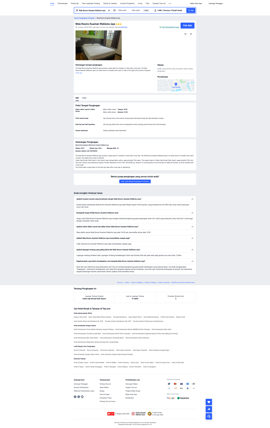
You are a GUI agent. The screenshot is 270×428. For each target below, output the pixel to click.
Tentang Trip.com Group (107, 401)
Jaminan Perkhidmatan (81, 387)
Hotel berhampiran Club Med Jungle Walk (87, 333)
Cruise (140, 3)
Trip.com (120, 282)
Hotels (127, 282)
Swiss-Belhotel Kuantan (151, 317)
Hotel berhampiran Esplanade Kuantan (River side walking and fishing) (155, 333)
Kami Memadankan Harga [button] (170, 27)
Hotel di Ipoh (134, 362)
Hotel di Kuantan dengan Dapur (159, 350)
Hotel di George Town (163, 362)
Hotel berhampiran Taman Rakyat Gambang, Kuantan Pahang (94, 329)
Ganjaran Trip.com (159, 3)
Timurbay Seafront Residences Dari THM (118, 321)
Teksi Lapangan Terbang (91, 3)
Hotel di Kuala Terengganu (94, 367)
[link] (195, 3)
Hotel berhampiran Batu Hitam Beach (86, 338)
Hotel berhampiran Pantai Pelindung (137, 338)
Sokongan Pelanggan (81, 384)
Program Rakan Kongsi (133, 391)
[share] (209, 409)
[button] (170, 4)
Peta (147, 3)
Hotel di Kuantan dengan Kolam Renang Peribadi (117, 354)
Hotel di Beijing (122, 367)
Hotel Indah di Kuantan (123, 350)
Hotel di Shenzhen (135, 367)
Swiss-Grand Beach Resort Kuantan (99, 317)
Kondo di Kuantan (79, 350)
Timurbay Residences (120, 317)
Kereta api (75, 3)
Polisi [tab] (84, 98)
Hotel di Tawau (79, 367)
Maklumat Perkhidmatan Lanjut (84, 391)
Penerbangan (63, 3)
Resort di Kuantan (93, 350)
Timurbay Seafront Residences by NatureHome (148, 321)
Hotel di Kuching (123, 362)
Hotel (52, 3)
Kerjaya (102, 391)
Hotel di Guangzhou (149, 367)
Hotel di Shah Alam (178, 362)
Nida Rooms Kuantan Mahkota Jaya (95, 23)
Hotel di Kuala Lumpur (81, 362)
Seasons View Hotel (80, 317)
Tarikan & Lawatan (110, 3)
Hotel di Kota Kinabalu (97, 362)
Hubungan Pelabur (132, 384)
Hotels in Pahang (150, 282)
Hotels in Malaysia (137, 282)
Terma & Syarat (104, 394)
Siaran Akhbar (104, 387)
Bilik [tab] (77, 98)
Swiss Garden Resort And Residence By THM (88, 321)
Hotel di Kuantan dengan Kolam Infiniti (86, 354)
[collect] (209, 402)
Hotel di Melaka (111, 362)
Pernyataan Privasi (106, 398)
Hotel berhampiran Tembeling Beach (112, 338)
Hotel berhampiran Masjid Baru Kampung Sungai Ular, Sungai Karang (96, 342)
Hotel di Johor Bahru (147, 362)
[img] (99, 45)
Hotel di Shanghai (110, 367)
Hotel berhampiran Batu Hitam (161, 329)
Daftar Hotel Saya (131, 394)
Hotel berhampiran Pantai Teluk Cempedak (116, 333)
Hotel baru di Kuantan (107, 350)
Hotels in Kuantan (164, 282)
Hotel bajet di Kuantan (140, 350)
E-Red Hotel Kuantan (167, 317)
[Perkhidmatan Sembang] (209, 416)
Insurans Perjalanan (127, 3)
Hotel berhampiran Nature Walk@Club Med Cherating (132, 329)
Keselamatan (130, 398)
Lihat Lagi (79, 73)
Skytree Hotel (180, 317)
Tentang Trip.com (105, 384)
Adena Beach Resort (135, 317)
